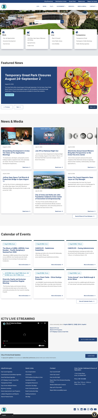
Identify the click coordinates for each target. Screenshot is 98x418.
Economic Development (9, 41)
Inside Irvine (30, 45)
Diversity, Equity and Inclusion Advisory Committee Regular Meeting (14, 281)
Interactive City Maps (31, 385)
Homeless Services (30, 380)
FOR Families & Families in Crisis (34, 377)
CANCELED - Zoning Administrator (81, 248)
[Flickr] (75, 409)
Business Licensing (6, 388)
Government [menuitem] (61, 7)
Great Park (72, 1)
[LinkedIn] (81, 409)
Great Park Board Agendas (8, 377)
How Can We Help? (55, 377)
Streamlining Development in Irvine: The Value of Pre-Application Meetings (16, 153)
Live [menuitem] (38, 7)
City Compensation (30, 371)
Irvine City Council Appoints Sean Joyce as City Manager (80, 178)
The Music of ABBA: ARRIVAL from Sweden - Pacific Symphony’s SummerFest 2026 (16, 250)
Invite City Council (54, 374)
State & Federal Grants (7, 396)
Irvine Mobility (55, 44)
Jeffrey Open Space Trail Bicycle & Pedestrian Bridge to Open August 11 (16, 179)
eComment (28, 374)
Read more (9, 94)
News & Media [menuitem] (82, 7)
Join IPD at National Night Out (46, 151)
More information (24, 264)
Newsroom (81, 1)
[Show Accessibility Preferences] (94, 414)
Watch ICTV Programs (56, 329)
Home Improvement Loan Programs (10, 391)
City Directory (48, 1)
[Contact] (85, 409)
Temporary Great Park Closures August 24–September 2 (28, 77)
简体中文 (70, 324)
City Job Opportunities (9, 38)
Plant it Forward (56, 38)
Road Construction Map (31, 391)
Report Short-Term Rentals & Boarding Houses (60, 381)
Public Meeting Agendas (82, 44)
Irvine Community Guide (31, 388)
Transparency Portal (81, 38)
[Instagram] (88, 409)
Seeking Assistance (30, 394)
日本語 (75, 324)
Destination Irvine (61, 1)
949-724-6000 (82, 379)
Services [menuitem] (71, 7)
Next (18, 107)
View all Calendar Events (86, 301)
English (66, 324)
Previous (7, 107)
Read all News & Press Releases (84, 216)
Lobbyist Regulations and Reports (10, 394)
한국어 (79, 324)
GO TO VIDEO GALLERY (88, 339)
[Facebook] (91, 409)
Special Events (31, 43)
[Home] (4, 6)
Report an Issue (92, 1)
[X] (78, 409)
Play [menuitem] (52, 7)
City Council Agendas (6, 371)
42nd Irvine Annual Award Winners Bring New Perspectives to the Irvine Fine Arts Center (81, 153)
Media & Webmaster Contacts (58, 384)
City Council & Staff (55, 371)
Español (84, 324)
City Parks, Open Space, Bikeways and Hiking (36, 39)
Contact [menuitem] (93, 7)
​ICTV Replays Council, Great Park (59, 331)
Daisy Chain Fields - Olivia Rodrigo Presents (48, 278)
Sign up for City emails (56, 387)
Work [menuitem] (45, 7)
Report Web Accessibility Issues (58, 390)
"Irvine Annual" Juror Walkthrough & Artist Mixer (81, 278)
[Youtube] (95, 409)
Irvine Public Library (57, 41)
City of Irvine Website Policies (9, 385)
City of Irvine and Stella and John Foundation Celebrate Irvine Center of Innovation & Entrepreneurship (48, 197)
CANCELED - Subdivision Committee (44, 249)
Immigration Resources (31, 383)
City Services (6, 44)
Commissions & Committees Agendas (11, 374)
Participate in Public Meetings (84, 41)
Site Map (27, 396)
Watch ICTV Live (54, 328)
